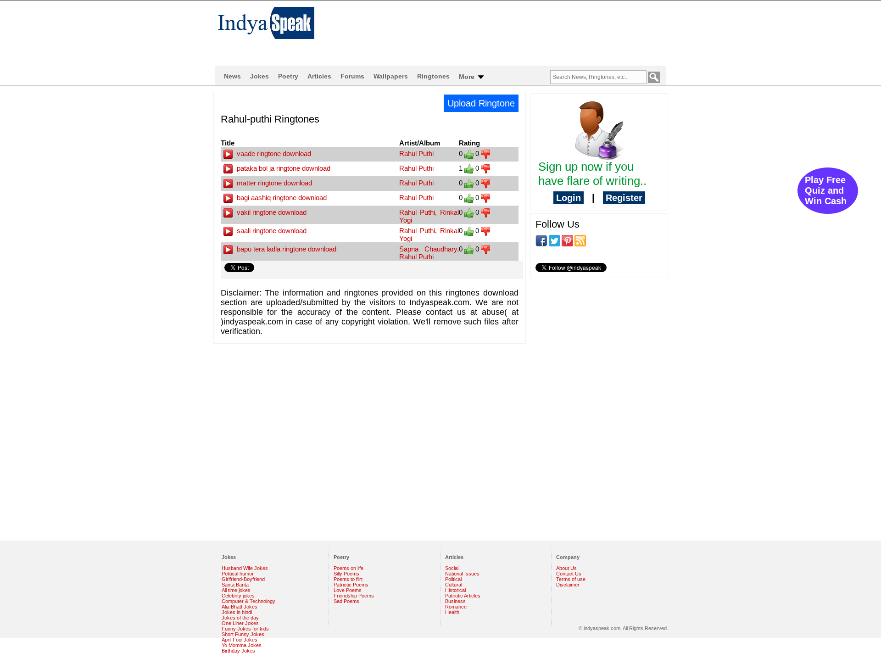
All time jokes (236, 590)
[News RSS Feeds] (580, 240)
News (232, 76)
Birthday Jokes (238, 650)
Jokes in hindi (237, 612)
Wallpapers (391, 76)
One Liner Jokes (240, 623)
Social (451, 568)
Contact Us (568, 573)
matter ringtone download (273, 183)
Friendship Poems (354, 595)
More (467, 76)
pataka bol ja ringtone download (282, 168)
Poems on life (348, 568)
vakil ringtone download (271, 212)
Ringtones (433, 76)
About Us (566, 568)
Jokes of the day (240, 617)
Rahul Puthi (416, 153)
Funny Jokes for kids (245, 628)
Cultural (453, 584)
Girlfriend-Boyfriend (243, 579)
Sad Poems (346, 601)
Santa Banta (235, 584)
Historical (455, 590)
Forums (352, 76)
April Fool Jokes (239, 639)
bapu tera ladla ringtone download (285, 249)
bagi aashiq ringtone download (281, 197)
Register (624, 198)
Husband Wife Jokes (245, 568)
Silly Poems (346, 573)
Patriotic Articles (462, 595)
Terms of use (570, 579)
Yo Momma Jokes (242, 645)
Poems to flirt (348, 579)
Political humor (238, 573)
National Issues (462, 573)
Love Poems (348, 590)
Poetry (288, 76)
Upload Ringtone (481, 103)
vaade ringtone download (273, 153)
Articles (319, 76)
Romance (456, 606)
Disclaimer (568, 584)
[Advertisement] (500, 30)
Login (568, 198)
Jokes (259, 76)
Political (453, 579)
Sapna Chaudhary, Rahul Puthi (429, 253)
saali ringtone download (271, 230)
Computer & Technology (248, 601)
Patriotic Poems (351, 584)
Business (455, 601)
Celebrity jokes (238, 595)
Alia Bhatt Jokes (239, 606)
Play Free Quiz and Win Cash (826, 190)
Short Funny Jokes (243, 634)
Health (452, 612)
